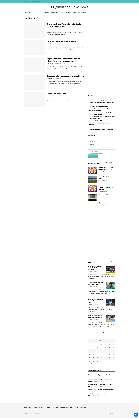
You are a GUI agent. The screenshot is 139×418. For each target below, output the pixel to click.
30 (101, 361)
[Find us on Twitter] (106, 12)
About (25, 1)
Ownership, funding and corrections (69, 407)
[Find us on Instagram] (114, 12)
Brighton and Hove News (69, 7)
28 (93, 361)
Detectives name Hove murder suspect (62, 41)
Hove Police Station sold (56, 93)
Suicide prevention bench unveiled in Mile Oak (101, 129)
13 (89, 354)
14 (93, 354)
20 (89, 357)
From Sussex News (95, 370)
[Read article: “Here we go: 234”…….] (92, 197)
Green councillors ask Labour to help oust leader (65, 76)
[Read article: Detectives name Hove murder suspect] (34, 47)
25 (109, 357)
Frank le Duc (51, 29)
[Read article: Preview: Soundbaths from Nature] (92, 179)
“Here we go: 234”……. (94, 127)
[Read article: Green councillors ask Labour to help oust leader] (34, 82)
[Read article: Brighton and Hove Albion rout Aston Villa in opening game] (110, 318)
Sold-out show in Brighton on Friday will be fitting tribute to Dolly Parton (106, 187)
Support (32, 1)
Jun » (92, 363)
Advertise (84, 12)
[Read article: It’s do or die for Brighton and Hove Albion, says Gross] (110, 285)
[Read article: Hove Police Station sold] (34, 99)
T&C (85, 407)
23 (101, 357)
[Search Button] (100, 13)
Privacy (49, 407)
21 (93, 357)
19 (113, 354)
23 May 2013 (59, 29)
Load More (101, 202)
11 (109, 351)
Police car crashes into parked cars (98, 106)
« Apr (89, 363)
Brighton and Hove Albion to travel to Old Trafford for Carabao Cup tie (95, 268)
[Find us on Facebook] (103, 12)
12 (113, 351)
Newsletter (37, 1)
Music (110, 162)
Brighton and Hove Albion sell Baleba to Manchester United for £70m (96, 301)
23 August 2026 (92, 319)
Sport (62, 12)
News (46, 12)
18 (109, 354)
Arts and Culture (54, 12)
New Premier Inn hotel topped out (98, 100)
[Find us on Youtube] (109, 12)
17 (105, 354)
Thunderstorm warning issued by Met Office (99, 375)
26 (113, 357)
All (107, 162)
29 (97, 361)
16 (101, 354)
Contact (29, 1)
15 (97, 354)
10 (105, 351)
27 (89, 361)
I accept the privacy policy (96, 153)
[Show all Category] (114, 162)
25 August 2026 (103, 180)
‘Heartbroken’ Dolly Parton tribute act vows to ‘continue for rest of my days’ (106, 169)
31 (105, 361)
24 (105, 357)
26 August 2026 (103, 173)
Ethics (81, 407)
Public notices (76, 12)
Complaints (55, 407)
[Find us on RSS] (112, 12)
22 (97, 357)
